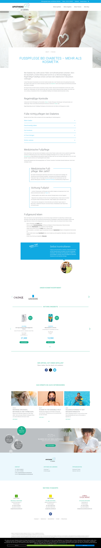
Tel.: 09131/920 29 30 (50, 505)
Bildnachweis (64, 518)
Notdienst (77, 1)
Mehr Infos (85, 545)
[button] (89, 296)
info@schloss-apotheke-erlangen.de (84, 508)
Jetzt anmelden (50, 445)
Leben (67, 407)
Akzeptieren (51, 545)
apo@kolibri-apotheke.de (50, 508)
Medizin (14, 407)
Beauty (47, 52)
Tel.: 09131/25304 (84, 505)
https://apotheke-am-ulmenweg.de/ (25, 474)
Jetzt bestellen (24, 342)
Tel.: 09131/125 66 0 (16, 505)
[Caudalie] (18, 297)
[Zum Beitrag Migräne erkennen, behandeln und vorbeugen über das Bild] (24, 398)
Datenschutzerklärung (62, 543)
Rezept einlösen (83, 1)
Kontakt (57, 518)
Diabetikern (53, 83)
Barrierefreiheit (51, 518)
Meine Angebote (67, 6)
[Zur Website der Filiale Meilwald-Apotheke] (16, 497)
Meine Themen (77, 6)
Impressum (36, 518)
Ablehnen (17, 545)
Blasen (46, 102)
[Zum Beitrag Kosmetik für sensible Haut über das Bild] (50, 398)
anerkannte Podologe (50, 179)
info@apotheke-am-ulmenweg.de (25, 472)
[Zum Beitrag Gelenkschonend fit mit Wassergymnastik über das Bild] (77, 398)
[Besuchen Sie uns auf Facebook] (50, 513)
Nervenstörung (27, 156)
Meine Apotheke (57, 6)
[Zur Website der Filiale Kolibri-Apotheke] (50, 497)
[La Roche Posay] (33, 297)
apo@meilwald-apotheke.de (16, 508)
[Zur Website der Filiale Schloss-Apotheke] (84, 497)
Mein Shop (86, 6)
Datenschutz (43, 518)
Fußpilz (56, 103)
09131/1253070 (69, 1)
